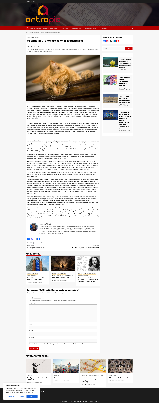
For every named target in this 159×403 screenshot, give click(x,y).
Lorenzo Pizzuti (37, 46)
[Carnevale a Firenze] (66, 366)
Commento (32, 303)
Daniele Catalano (120, 380)
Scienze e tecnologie (50, 28)
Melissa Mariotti (92, 384)
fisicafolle (36, 242)
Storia (86, 275)
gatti (44, 183)
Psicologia (64, 28)
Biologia (29, 273)
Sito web (31, 337)
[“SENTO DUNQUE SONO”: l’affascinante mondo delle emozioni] (110, 80)
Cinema (85, 273)
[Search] (132, 28)
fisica (31, 242)
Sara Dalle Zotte (38, 382)
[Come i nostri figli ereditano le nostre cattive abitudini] (63, 263)
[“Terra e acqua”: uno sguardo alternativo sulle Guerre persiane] (110, 98)
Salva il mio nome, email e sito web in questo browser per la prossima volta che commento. (57, 344)
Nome (31, 324)
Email (31, 331)
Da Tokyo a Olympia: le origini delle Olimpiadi (85, 247)
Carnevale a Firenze (61, 378)
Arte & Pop (80, 273)
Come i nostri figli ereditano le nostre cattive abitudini (62, 276)
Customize (11, 396)
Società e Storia (76, 28)
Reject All (21, 396)
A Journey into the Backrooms (36, 247)
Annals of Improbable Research (62, 165)
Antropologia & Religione (87, 375)
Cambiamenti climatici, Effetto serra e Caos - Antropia (48, 293)
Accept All (32, 396)
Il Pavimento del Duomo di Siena (120, 378)
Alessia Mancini (65, 380)
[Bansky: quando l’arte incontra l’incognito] (38, 366)
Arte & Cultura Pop (91, 28)
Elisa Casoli (87, 284)
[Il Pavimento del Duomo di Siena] (120, 366)
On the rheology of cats (78, 189)
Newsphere (86, 401)
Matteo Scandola (38, 282)
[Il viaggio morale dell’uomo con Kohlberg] (93, 366)
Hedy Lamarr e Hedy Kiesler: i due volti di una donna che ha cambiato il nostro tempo (88, 279)
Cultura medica (35, 28)
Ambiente (105, 28)
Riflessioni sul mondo (98, 375)
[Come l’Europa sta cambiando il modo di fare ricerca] (37, 263)
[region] (21, 391)
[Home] (27, 28)
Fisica (28, 37)
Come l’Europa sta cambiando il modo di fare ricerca (37, 278)
